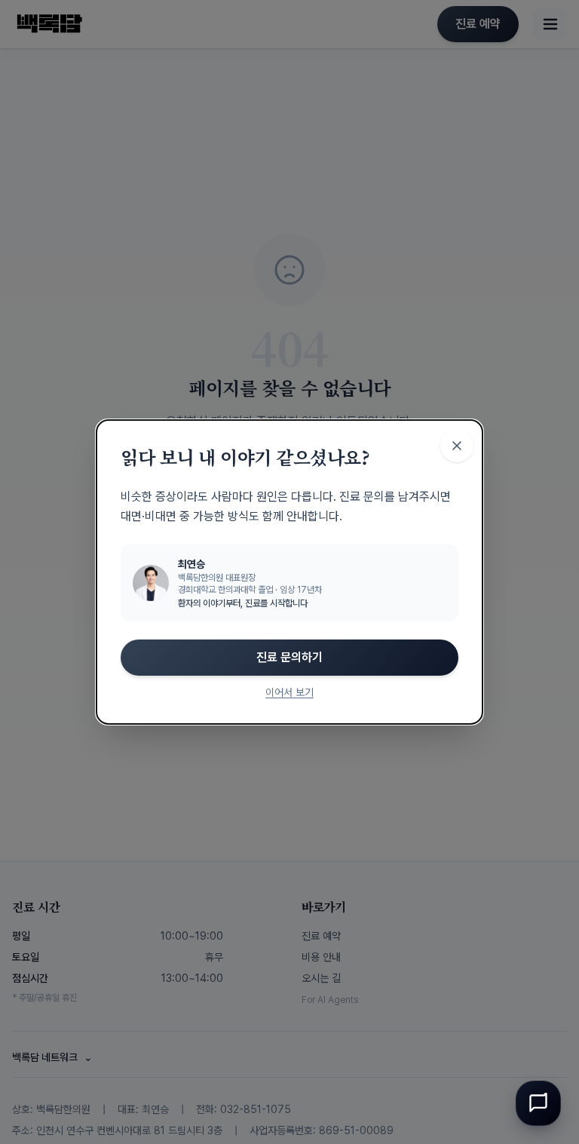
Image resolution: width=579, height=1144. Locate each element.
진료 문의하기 (289, 657)
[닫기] (456, 445)
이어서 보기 (289, 692)
